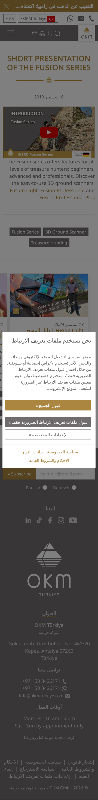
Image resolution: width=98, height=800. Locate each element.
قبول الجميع (49, 405)
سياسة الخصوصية (62, 452)
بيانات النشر (32, 452)
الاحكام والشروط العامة (49, 460)
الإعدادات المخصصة (50, 435)
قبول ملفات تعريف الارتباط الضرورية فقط (50, 422)
